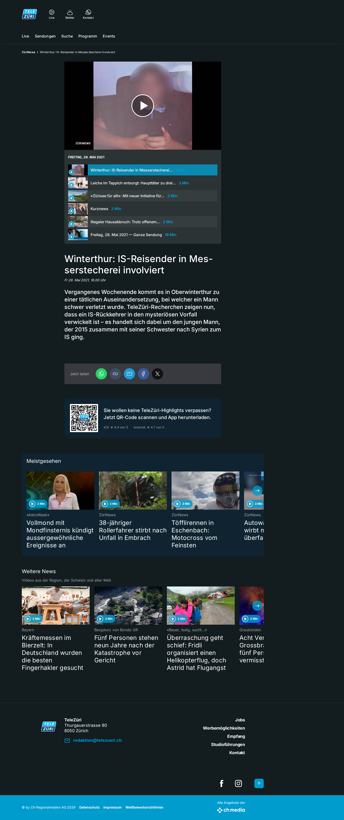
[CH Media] (231, 809)
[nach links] (28, 491)
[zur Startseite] (29, 14)
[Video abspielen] (142, 106)
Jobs (240, 719)
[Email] (129, 373)
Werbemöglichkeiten (224, 728)
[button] (115, 373)
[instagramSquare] (238, 783)
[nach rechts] (257, 491)
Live (25, 36)
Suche (67, 36)
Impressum (112, 807)
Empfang (236, 736)
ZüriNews (28, 52)
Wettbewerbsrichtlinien (144, 807)
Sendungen (45, 36)
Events (109, 36)
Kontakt (237, 752)
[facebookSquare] (221, 783)
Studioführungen (228, 744)
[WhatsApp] (101, 373)
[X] (157, 373)
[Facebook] (143, 373)
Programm (87, 36)
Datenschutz (89, 807)
